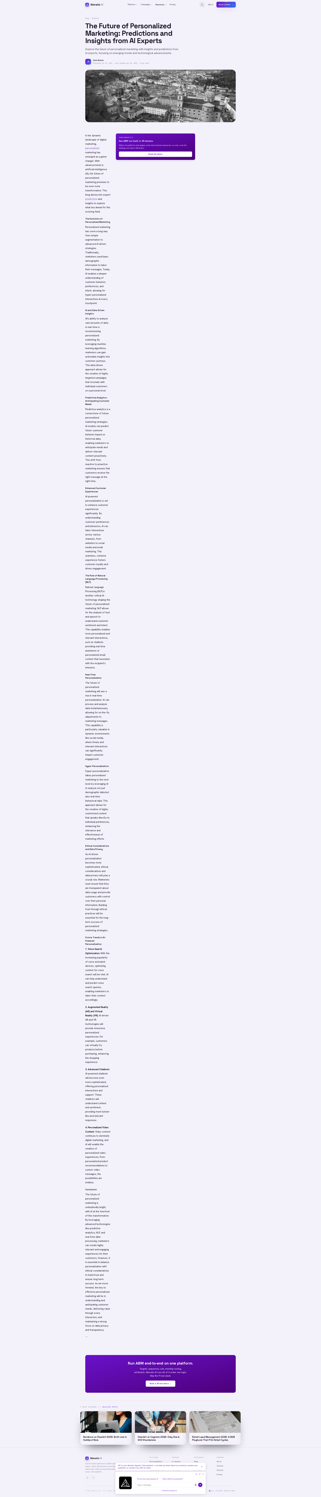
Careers (220, 1466)
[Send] (200, 1485)
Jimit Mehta (98, 60)
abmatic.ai (173, 1490)
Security (220, 1470)
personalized (92, 148)
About (219, 1461)
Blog (87, 18)
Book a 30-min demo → (160, 1383)
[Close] (201, 1466)
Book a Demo (226, 4)
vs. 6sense (176, 1461)
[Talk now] (196, 1485)
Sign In (210, 4)
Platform (131, 4)
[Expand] (199, 1474)
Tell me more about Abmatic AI (147, 1479)
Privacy (219, 1474)
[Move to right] (196, 1474)
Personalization (155, 1461)
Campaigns (145, 4)
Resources (160, 4)
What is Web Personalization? (173, 1479)
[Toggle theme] (202, 4)
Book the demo (155, 154)
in (87, 1478)
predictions (91, 199)
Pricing (172, 4)
